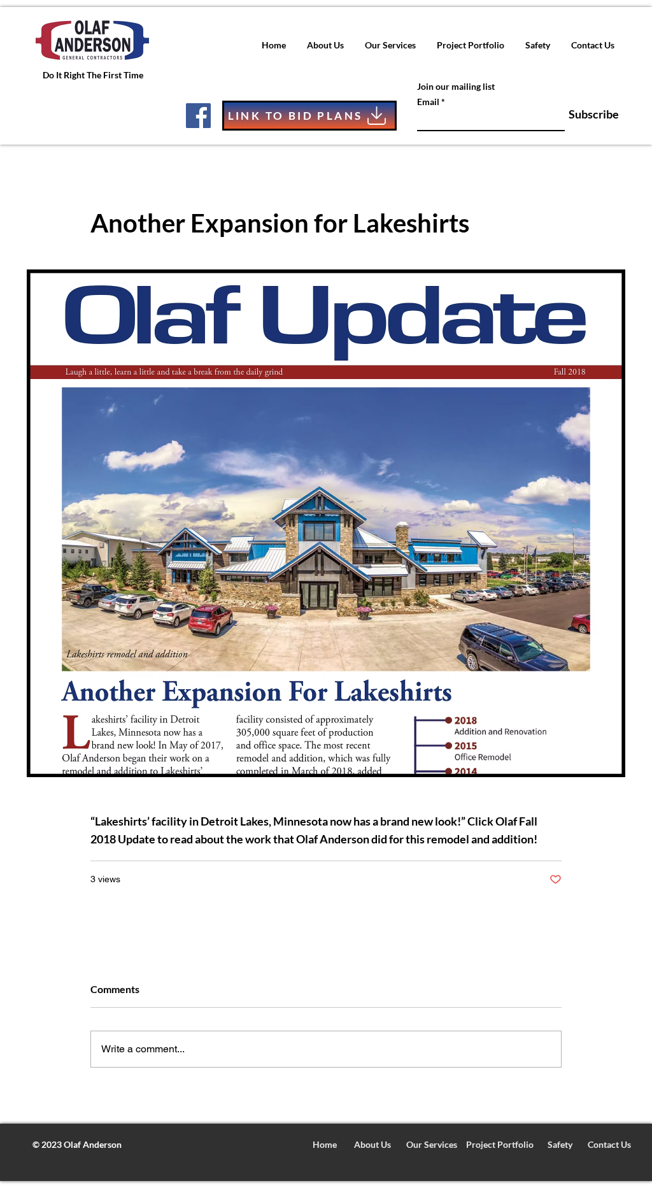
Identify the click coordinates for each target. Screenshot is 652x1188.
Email (428, 101)
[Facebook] (198, 115)
